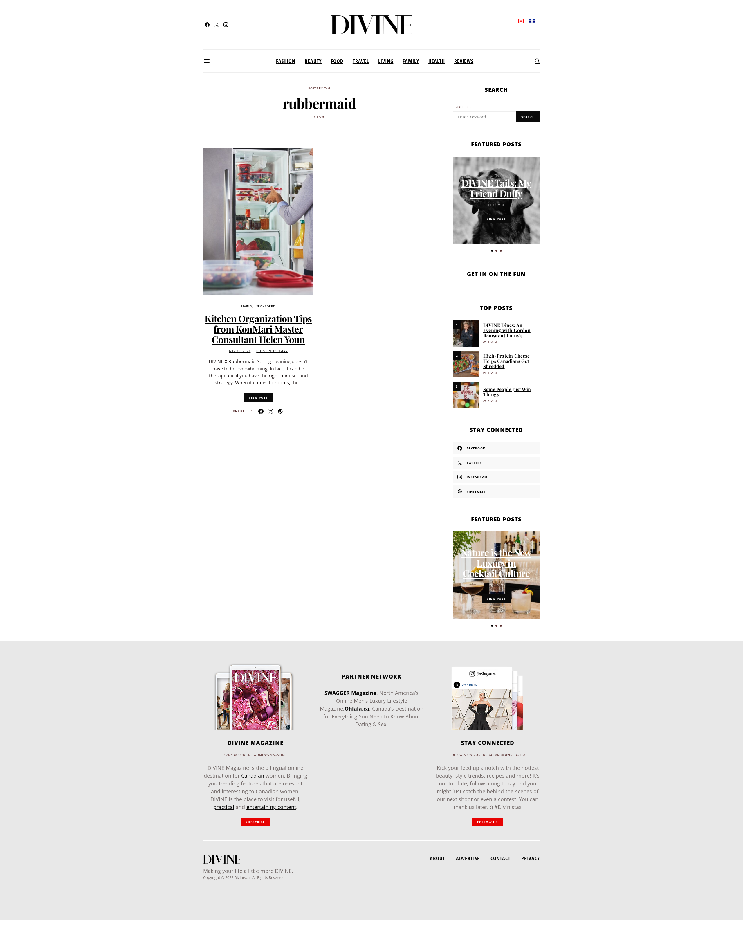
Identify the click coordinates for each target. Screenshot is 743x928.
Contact (500, 858)
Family (411, 60)
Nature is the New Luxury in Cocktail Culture (496, 562)
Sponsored (265, 306)
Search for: (463, 107)
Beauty (313, 60)
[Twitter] (216, 24)
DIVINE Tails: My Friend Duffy (496, 187)
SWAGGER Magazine (350, 692)
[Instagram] (226, 24)
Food (337, 60)
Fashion (285, 60)
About (437, 858)
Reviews (463, 60)
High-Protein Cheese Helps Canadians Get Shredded (506, 361)
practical (223, 806)
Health (436, 60)
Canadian (252, 775)
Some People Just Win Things (507, 391)
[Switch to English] (520, 20)
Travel (361, 60)
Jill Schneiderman (272, 351)
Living (385, 60)
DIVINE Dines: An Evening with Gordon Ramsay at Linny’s (507, 330)
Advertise (468, 858)
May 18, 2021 (240, 351)
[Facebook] (207, 24)
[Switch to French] (532, 20)
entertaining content (271, 806)
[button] (492, 250)
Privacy (530, 858)
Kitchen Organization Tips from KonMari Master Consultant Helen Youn (258, 328)
